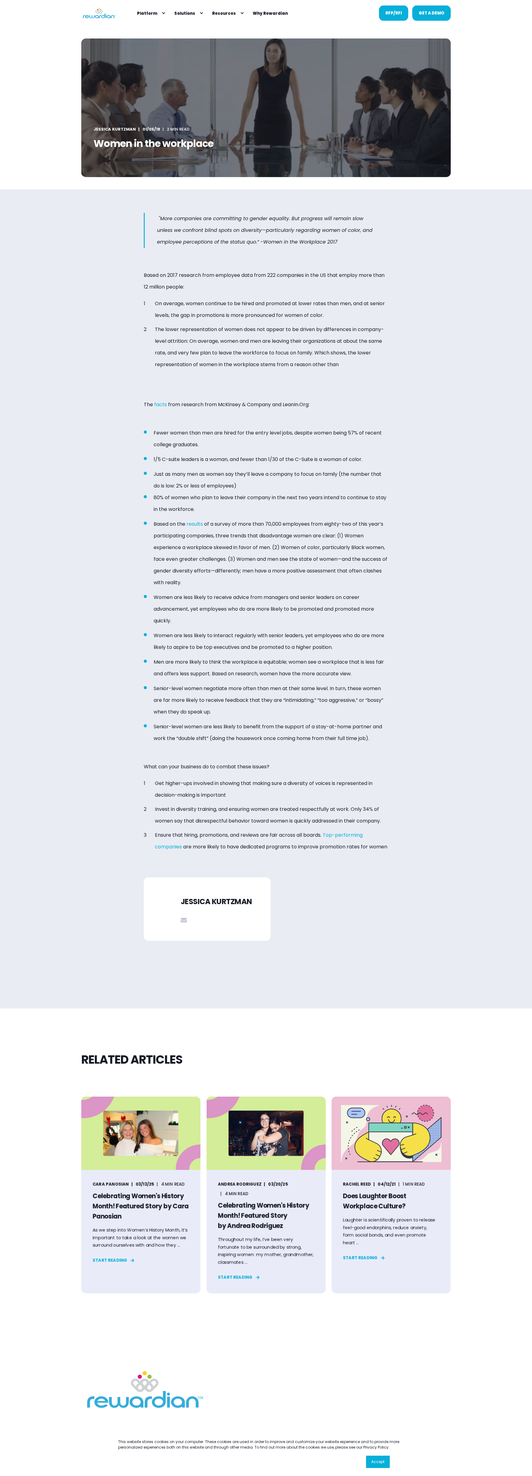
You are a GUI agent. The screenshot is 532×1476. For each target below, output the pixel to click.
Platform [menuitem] (147, 13)
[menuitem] (163, 13)
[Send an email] (184, 920)
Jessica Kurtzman (115, 129)
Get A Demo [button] (431, 13)
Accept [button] (378, 1461)
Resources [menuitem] (224, 13)
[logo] (142, 1389)
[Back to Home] (98, 13)
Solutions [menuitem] (184, 13)
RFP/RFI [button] (393, 13)
